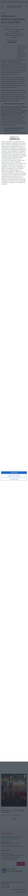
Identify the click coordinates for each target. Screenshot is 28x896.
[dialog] (14, 448)
